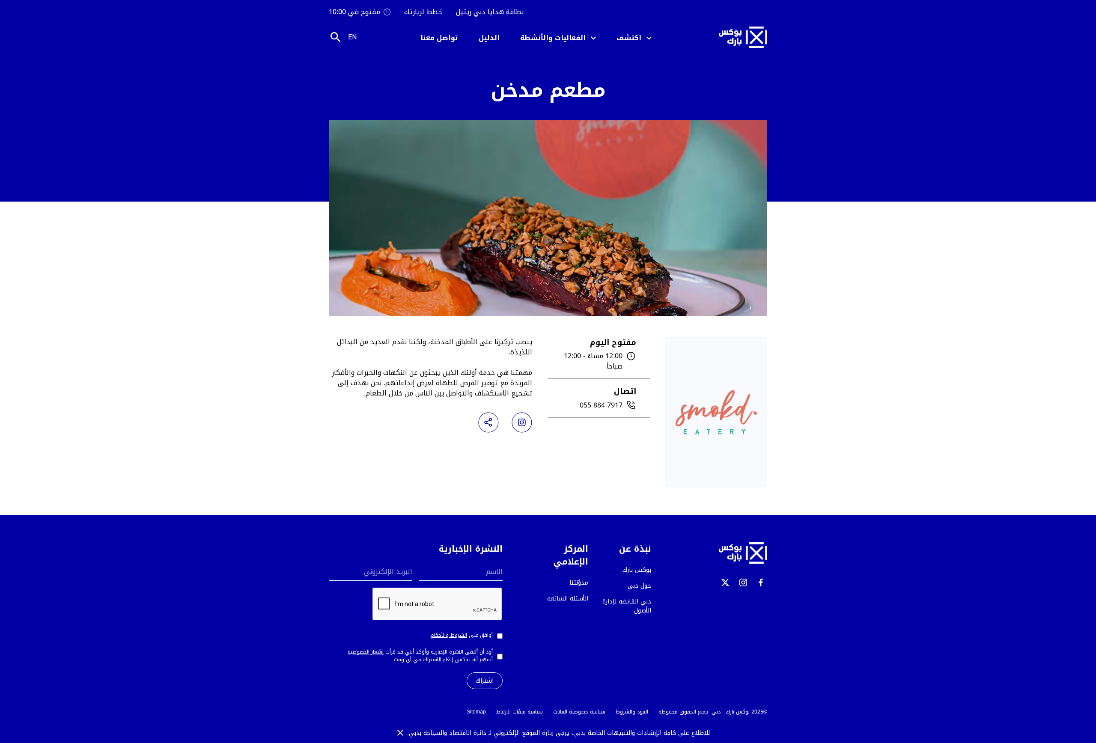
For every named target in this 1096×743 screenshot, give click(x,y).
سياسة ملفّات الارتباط (519, 712)
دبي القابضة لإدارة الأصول (626, 606)
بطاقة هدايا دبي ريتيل (490, 12)
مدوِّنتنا (578, 582)
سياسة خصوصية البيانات (579, 712)
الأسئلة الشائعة (567, 598)
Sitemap (476, 712)
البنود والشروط (632, 712)
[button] (634, 37)
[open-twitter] (725, 582)
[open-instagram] (743, 582)
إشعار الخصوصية (366, 652)
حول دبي (639, 585)
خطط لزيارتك (423, 12)
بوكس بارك (636, 570)
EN (352, 37)
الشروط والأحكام (449, 635)
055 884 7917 (601, 405)
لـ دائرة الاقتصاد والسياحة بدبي (451, 733)
